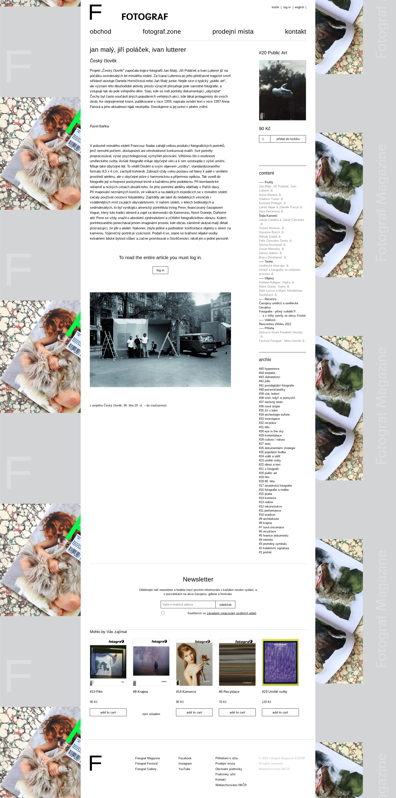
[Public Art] (282, 91)
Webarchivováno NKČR (231, 785)
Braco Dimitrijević (270, 257)
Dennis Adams (268, 253)
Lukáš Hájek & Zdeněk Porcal (279, 207)
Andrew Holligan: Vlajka (274, 282)
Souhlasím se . (222, 613)
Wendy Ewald (268, 236)
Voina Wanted (268, 195)
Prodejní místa (233, 32)
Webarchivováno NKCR (274, 769)
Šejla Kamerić (268, 215)
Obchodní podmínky (228, 769)
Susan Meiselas (269, 249)
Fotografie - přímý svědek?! (277, 311)
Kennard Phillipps (270, 203)
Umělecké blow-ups (272, 265)
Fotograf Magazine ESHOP (287, 758)
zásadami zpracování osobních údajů (231, 613)
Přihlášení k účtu (226, 758)
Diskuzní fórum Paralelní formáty (281, 332)
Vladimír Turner (269, 199)
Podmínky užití (225, 774)
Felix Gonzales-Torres (273, 240)
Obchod (100, 32)
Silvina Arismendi (270, 245)
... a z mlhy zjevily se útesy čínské (282, 315)
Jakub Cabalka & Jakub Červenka (281, 220)
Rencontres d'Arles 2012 (275, 324)
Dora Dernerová (269, 211)
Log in (287, 7)
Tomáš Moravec (269, 228)
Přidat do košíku (288, 139)
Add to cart (108, 712)
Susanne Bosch (269, 232)
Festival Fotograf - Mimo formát (280, 341)
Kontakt (295, 32)
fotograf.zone (162, 32)
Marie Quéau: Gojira (272, 286)
